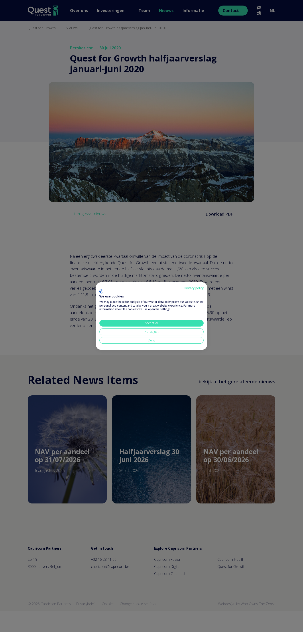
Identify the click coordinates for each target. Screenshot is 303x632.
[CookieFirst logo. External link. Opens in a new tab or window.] (101, 291)
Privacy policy (194, 288)
